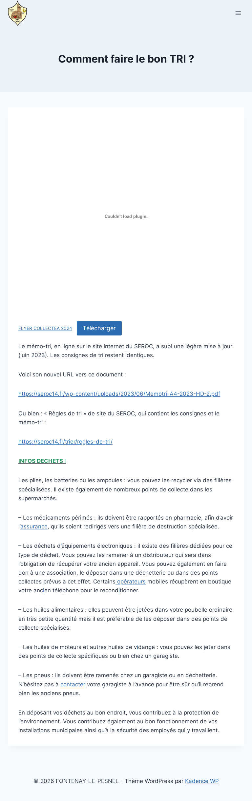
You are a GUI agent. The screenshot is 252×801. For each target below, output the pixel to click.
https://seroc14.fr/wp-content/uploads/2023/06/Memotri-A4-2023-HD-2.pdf (119, 394)
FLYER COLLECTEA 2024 (45, 328)
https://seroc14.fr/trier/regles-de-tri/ (65, 441)
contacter (72, 684)
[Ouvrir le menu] (238, 13)
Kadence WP (202, 781)
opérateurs (131, 581)
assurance (34, 526)
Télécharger (99, 328)
